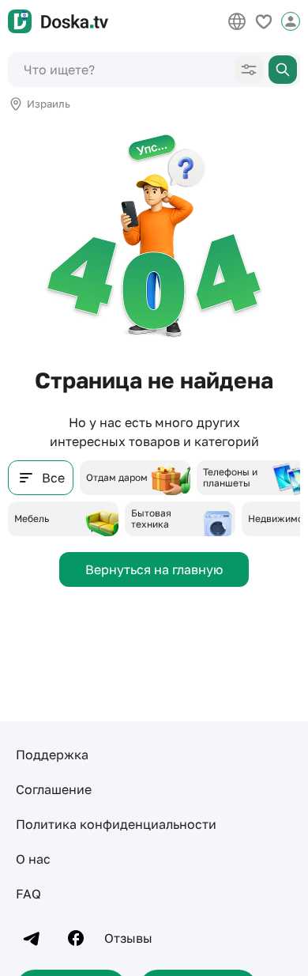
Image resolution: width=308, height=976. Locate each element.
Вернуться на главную (154, 569)
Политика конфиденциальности (116, 824)
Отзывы (128, 938)
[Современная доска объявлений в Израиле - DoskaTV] (58, 21)
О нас (33, 859)
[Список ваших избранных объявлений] (264, 21)
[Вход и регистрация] (290, 21)
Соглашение (54, 789)
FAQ (28, 894)
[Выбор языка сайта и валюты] (236, 21)
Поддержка (52, 754)
